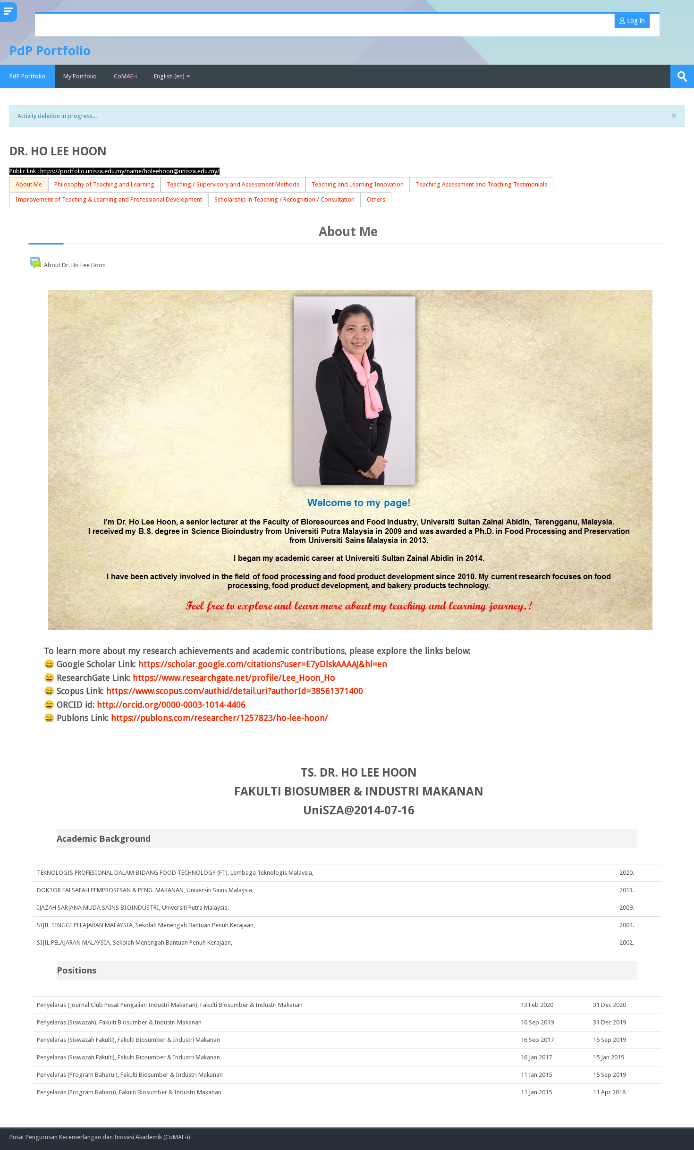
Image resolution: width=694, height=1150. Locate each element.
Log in (635, 21)
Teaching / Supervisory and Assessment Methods (233, 184)
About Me (29, 184)
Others (376, 199)
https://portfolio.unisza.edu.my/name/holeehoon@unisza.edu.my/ (130, 171)
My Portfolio (80, 76)
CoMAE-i (125, 76)
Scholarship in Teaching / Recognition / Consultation (284, 199)
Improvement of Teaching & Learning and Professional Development (109, 199)
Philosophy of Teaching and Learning (104, 184)
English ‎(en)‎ (169, 76)
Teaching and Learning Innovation (358, 184)
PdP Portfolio (27, 76)
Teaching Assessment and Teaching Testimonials (481, 184)
